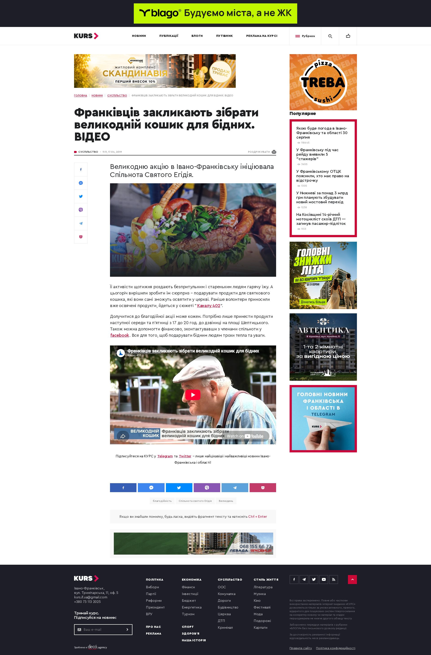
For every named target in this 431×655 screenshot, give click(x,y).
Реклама (153, 633)
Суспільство (88, 151)
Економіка (191, 579)
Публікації (168, 36)
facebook (119, 335)
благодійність (162, 501)
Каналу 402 (208, 306)
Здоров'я (190, 633)
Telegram (165, 456)
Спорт (188, 626)
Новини (139, 36)
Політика (154, 579)
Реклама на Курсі (261, 36)
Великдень (226, 501)
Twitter (185, 456)
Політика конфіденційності (335, 648)
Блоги (197, 36)
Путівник (224, 36)
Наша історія (194, 640)
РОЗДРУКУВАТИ (259, 151)
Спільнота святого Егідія (195, 501)
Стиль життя (266, 579)
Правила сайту (301, 648)
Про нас (153, 626)
